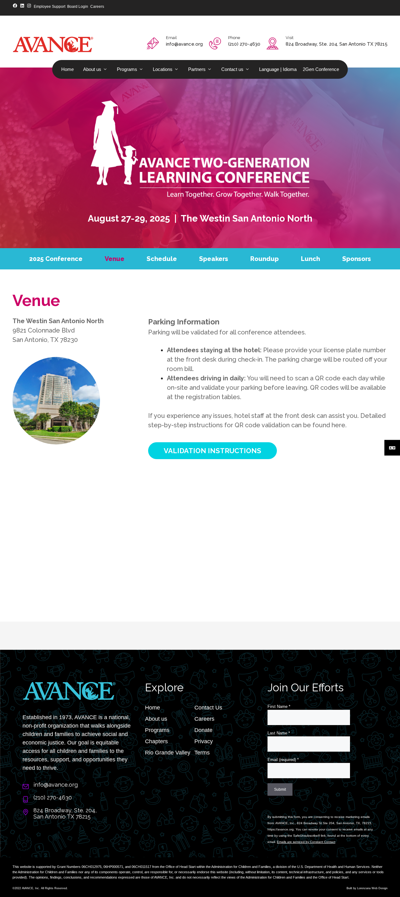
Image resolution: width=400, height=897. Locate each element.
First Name (279, 706)
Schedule (162, 259)
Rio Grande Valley (167, 752)
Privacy (203, 741)
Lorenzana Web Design (372, 888)
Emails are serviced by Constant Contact (306, 842)
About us (92, 69)
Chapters (156, 741)
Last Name (279, 733)
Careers (204, 719)
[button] (212, 450)
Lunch (310, 259)
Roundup (264, 259)
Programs (127, 69)
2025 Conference (55, 259)
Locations (162, 69)
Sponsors (356, 259)
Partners (197, 69)
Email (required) (283, 759)
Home (67, 69)
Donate (203, 730)
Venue (114, 259)
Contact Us (208, 707)
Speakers (213, 259)
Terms (202, 752)
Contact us (232, 69)
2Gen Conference (321, 69)
